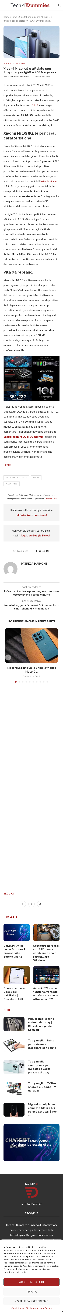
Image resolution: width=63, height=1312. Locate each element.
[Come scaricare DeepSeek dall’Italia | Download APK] (17, 975)
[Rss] (40, 904)
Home (6, 16)
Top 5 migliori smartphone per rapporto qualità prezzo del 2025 (39, 1067)
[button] (8, 657)
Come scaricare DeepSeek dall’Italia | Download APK (14, 994)
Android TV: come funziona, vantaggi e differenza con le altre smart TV (45, 994)
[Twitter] (31, 904)
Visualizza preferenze (31, 1301)
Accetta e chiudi (31, 1282)
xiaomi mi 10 (11, 484)
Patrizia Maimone (20, 76)
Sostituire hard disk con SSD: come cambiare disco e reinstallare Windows (46, 953)
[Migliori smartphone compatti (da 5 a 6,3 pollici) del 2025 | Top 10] (14, 1110)
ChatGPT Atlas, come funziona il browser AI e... (31, 1142)
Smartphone (25, 16)
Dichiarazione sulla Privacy (39, 1308)
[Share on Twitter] (40, 551)
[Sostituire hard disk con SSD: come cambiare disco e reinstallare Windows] (46, 932)
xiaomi (36, 477)
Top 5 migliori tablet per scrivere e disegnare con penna (42, 1044)
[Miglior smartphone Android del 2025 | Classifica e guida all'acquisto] (14, 1024)
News (14, 16)
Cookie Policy (17, 1308)
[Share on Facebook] (36, 551)
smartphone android (16, 477)
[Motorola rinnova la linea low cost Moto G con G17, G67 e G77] (31, 645)
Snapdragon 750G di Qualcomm (24, 436)
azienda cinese (48, 181)
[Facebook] (23, 904)
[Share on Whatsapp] (44, 551)
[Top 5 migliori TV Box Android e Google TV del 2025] (14, 1089)
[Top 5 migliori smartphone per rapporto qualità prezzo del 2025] (14, 1067)
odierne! (31, 515)
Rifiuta (31, 1291)
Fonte (7, 464)
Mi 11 (35, 105)
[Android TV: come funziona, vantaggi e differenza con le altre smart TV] (46, 975)
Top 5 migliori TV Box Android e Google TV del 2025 (42, 1087)
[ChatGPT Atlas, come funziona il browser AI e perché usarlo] (17, 932)
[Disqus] (31, 736)
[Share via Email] (47, 551)
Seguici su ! (35, 535)
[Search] (59, 5)
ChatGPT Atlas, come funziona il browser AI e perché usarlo (15, 951)
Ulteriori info (51, 498)
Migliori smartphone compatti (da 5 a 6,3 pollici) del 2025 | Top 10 (42, 1110)
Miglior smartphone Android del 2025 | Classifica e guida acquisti (41, 1024)
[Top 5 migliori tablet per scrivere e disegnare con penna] (14, 1046)
